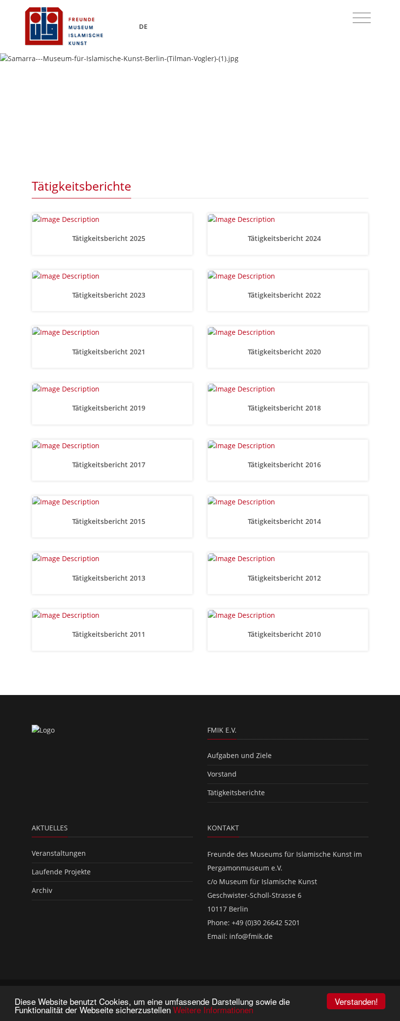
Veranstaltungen (59, 853)
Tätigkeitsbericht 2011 (109, 634)
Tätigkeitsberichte (236, 792)
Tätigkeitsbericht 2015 (109, 521)
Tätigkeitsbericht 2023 (109, 295)
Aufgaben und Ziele (239, 755)
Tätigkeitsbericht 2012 (285, 578)
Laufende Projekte (61, 871)
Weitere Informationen (213, 1009)
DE (144, 26)
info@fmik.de (251, 936)
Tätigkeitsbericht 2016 (285, 464)
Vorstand (222, 774)
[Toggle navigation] (362, 18)
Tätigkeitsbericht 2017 (109, 464)
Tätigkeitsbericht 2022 (285, 295)
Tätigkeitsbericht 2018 (285, 408)
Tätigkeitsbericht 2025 (109, 238)
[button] (30, 106)
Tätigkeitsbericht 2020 (285, 351)
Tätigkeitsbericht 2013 (109, 578)
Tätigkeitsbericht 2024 (285, 238)
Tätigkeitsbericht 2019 (109, 408)
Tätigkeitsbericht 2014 (285, 521)
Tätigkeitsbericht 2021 (109, 351)
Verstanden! (356, 1001)
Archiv (42, 890)
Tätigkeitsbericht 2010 (285, 634)
